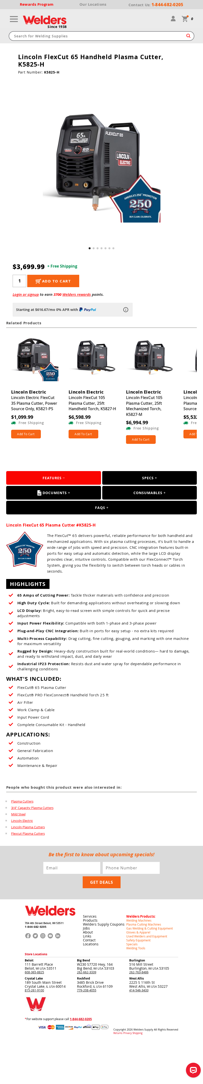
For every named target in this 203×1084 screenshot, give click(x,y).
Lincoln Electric (22, 820)
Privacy (127, 1033)
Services (90, 916)
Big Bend (83, 960)
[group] (101, 164)
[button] (90, 248)
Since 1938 (57, 26)
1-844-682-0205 (35, 926)
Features (52, 478)
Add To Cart (26, 434)
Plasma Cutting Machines (143, 924)
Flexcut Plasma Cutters (28, 833)
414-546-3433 (139, 990)
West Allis (136, 978)
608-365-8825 (34, 972)
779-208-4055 (86, 990)
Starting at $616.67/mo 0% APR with (47, 309)
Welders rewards (76, 294)
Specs (148, 478)
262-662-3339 (86, 972)
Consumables (147, 492)
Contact (89, 940)
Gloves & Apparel (138, 932)
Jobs (86, 928)
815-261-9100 (34, 990)
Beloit (29, 960)
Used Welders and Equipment (146, 936)
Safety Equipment (138, 940)
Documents (55, 492)
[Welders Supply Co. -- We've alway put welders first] (50, 919)
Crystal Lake (34, 978)
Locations (91, 944)
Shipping (137, 1033)
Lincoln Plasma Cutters (28, 827)
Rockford (83, 978)
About (88, 932)
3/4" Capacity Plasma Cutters (32, 808)
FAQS (100, 507)
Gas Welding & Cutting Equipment (149, 928)
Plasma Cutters (22, 801)
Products (90, 920)
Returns (118, 1033)
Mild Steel (18, 814)
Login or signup (26, 294)
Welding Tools (135, 948)
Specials (132, 944)
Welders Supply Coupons (104, 924)
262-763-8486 (139, 972)
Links (87, 936)
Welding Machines (139, 920)
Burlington (137, 960)
